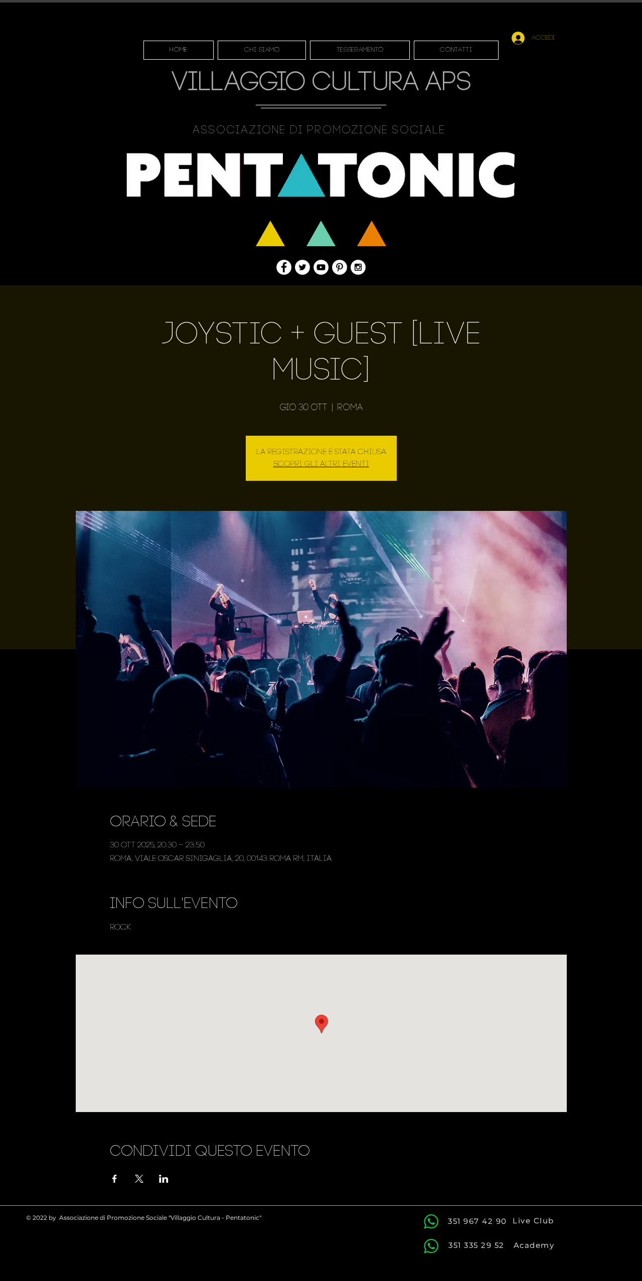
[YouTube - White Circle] (321, 267)
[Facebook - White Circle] (283, 267)
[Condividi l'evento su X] (139, 1179)
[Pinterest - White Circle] (339, 267)
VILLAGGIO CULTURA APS (321, 83)
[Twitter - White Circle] (302, 267)
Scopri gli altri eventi (321, 464)
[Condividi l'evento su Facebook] (114, 1179)
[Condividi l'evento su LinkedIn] (164, 1179)
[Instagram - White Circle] (358, 267)
